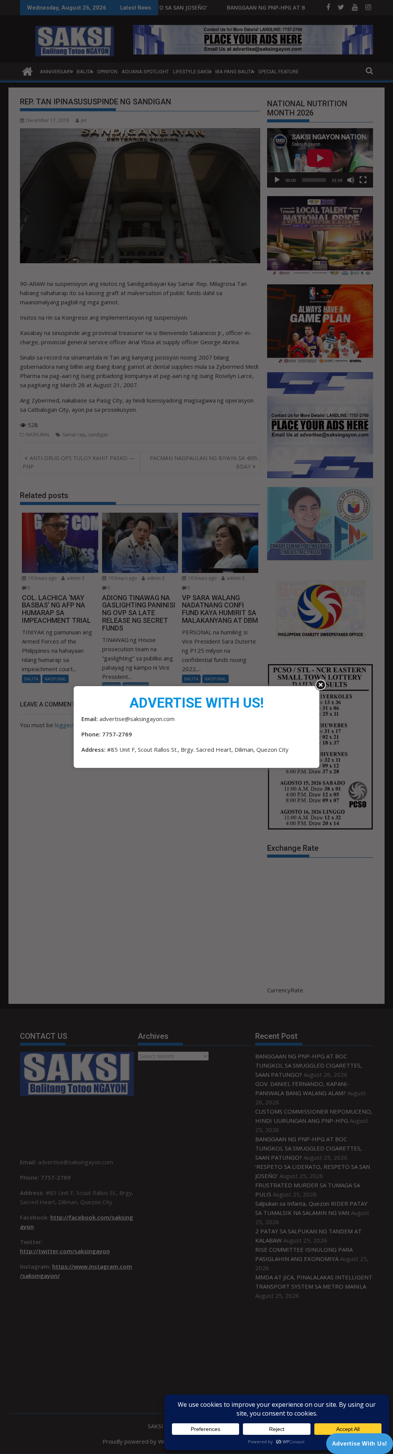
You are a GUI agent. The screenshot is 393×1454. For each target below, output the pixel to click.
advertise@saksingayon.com (137, 719)
